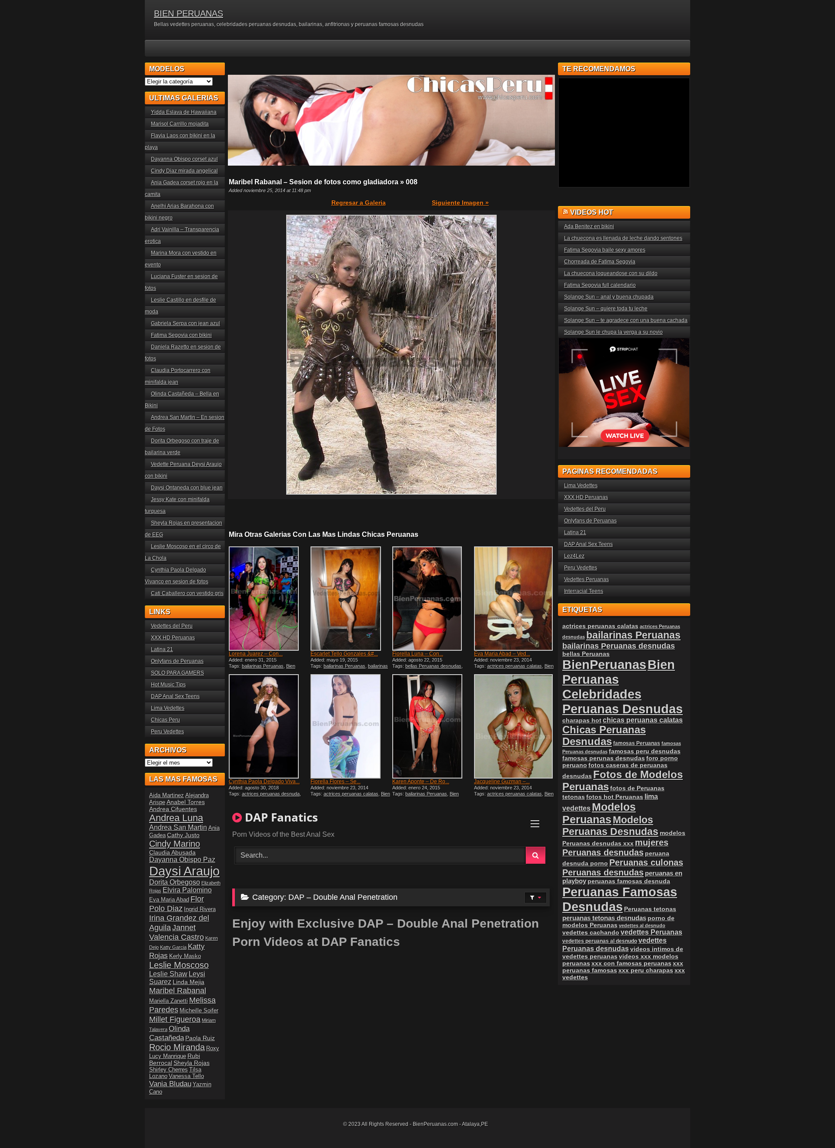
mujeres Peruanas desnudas (615, 847)
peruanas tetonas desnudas (604, 918)
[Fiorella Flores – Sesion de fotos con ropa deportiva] (351, 726)
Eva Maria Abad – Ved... (502, 654)
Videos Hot (591, 212)
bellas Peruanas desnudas (433, 666)
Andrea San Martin (178, 827)
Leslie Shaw (168, 974)
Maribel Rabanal (177, 990)
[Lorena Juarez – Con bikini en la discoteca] (269, 598)
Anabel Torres (186, 802)
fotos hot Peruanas (614, 796)
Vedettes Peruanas (586, 579)
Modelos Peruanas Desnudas (610, 825)
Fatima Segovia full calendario (600, 285)
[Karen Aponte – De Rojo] (432, 726)
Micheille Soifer (199, 1010)
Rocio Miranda (177, 1047)
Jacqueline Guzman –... (502, 782)
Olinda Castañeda (169, 1033)
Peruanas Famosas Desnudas (619, 899)
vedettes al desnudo (642, 925)
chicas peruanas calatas (643, 720)
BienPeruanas (604, 664)
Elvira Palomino (187, 890)
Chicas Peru (165, 720)
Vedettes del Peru (172, 626)
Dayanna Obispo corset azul (184, 159)
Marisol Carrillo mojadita (180, 124)
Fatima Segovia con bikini (181, 335)
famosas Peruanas (636, 743)
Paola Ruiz (200, 1038)
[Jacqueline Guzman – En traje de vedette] (514, 726)
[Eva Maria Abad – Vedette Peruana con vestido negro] (514, 598)
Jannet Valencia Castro (176, 932)
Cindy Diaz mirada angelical (184, 171)
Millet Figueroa (174, 1019)
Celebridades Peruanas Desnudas (622, 701)
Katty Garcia (173, 947)
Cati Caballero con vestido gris (187, 593)
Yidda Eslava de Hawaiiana (184, 112)
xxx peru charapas (645, 970)
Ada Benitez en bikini (589, 226)
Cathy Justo (183, 835)
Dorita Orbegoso (174, 882)
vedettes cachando (590, 932)
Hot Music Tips (168, 685)
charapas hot (581, 720)
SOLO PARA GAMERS (177, 673)
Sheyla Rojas (192, 1062)
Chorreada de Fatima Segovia (599, 262)
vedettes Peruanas (651, 932)
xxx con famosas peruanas (631, 963)
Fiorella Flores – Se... (336, 782)
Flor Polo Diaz (176, 903)
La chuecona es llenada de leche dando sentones (623, 238)
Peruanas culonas (646, 862)
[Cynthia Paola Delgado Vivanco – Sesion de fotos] (269, 726)
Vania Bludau (170, 1083)
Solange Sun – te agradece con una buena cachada (626, 320)
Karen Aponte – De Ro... (420, 782)
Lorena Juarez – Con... (256, 654)
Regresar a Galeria (358, 202)
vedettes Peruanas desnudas (614, 944)
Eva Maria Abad (169, 899)
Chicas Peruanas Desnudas (604, 735)
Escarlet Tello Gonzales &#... (344, 654)
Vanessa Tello (186, 1076)
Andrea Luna (176, 817)
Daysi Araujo (184, 871)
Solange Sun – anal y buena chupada (609, 297)
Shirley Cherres (168, 1069)
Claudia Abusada (172, 852)
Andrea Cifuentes (173, 808)
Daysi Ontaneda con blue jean (187, 488)
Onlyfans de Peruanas (177, 661)
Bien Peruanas (618, 671)
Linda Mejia (188, 981)
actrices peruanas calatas (514, 666)
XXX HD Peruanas (173, 638)
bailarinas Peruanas (263, 666)
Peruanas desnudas (603, 872)
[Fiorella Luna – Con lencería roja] (432, 598)
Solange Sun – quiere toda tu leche (606, 309)
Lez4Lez (574, 556)
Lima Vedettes (167, 708)
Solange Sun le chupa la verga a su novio (613, 332)
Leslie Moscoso (179, 965)
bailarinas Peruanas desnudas (349, 668)
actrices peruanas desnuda (271, 793)
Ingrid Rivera (200, 909)
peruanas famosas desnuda (629, 881)
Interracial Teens (583, 591)
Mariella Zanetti (168, 1001)
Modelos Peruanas (599, 813)
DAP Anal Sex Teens (175, 696)
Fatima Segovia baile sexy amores (604, 250)
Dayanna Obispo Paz (182, 859)
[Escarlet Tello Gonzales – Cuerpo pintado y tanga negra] (351, 598)
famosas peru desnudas (645, 751)
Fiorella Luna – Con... (417, 654)
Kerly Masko (185, 956)
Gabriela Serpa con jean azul (185, 323)
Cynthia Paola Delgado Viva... (264, 782)
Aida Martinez (166, 795)
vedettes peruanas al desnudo (599, 941)
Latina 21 (162, 649)
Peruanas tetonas (650, 908)
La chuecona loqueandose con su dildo (611, 273)
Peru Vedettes (167, 732)
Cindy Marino (174, 844)
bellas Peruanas (586, 654)
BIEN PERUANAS (188, 13)
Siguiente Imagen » (460, 202)
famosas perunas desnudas (603, 758)
